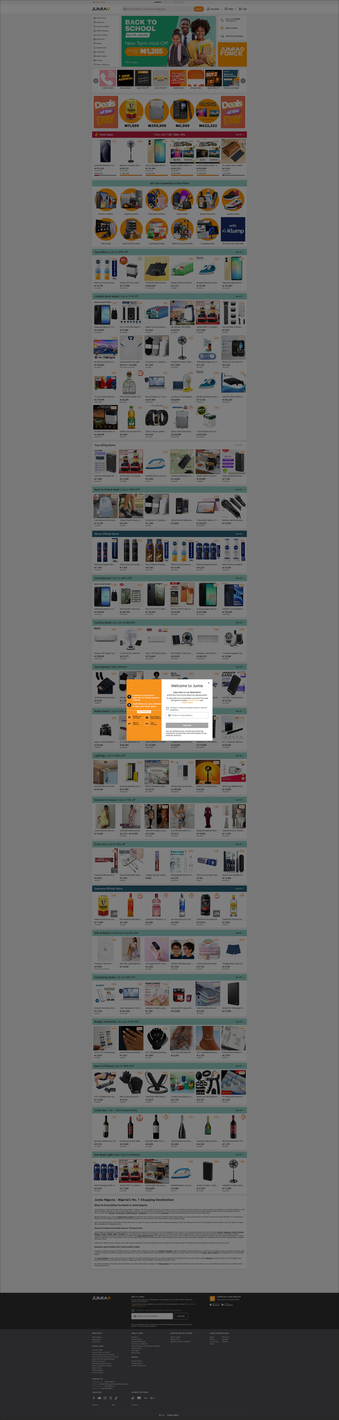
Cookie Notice (187, 702)
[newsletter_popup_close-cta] (208, 683)
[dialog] (169, 710)
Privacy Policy (194, 700)
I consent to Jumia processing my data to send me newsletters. (188, 709)
